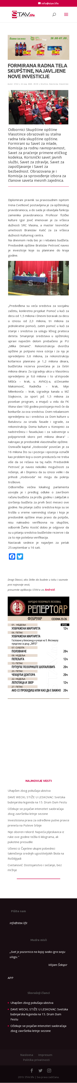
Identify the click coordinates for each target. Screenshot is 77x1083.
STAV (16, 84)
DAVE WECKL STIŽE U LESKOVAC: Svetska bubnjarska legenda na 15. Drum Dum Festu (39, 1014)
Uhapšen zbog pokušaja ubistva (29, 791)
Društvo (44, 84)
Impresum (45, 1055)
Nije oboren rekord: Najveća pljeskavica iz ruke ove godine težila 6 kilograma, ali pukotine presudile (36, 837)
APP (10, 978)
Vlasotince (64, 84)
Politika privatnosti (36, 1060)
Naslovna (53, 84)
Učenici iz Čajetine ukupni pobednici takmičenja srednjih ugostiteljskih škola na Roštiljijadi (36, 853)
